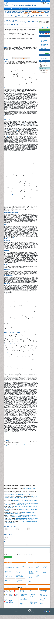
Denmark (16, 594)
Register (18, 0)
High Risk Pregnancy (44, 40)
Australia (6, 591)
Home (5, 0)
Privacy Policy (30, 611)
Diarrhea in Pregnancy (44, 37)
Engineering (6, 577)
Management (26, 13)
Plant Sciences (18, 579)
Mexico (16, 595)
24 (22, 258)
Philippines (11, 602)
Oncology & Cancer (32, 590)
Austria (16, 591)
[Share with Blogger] (48, 33)
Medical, (32, 12)
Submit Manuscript (24, 8)
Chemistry (6, 572)
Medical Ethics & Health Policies (33, 599)
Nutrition (41, 594)
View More (47, 53)
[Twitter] (46, 611)
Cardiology (30, 566)
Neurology (37, 567)
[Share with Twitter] (42, 33)
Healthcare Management (23, 594)
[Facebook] (44, 611)
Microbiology (30, 582)
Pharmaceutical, (38, 12)
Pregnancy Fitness (43, 48)
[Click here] (36, 1)
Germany (6, 594)
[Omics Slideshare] (45, 1)
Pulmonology (45, 566)
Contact (22, 0)
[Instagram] (49, 611)
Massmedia (41, 603)
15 (7, 136)
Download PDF (19, 58)
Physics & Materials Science (43, 595)
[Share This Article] (42, 27)
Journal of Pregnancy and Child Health (19, 55)
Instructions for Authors (17, 8)
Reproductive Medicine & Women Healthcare (33, 603)
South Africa (10, 598)
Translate (48, 3)
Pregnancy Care (43, 45)
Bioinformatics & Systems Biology (10, 567)
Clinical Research (31, 567)
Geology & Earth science (43, 604)
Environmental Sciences (8, 579)
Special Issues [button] (39, 8)
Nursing (37, 568)
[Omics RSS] (44, 1)
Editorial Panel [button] (11, 8)
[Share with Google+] (45, 33)
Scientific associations (26, 12)
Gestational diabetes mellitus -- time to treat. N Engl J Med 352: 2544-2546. (22, 447)
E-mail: (28, 543)
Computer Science (7, 575)
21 (11, 247)
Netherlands (6, 602)
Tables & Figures (26, 58)
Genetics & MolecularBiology (24, 599)
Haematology (30, 576)
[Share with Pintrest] (46, 33)
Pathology (37, 575)
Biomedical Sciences (8, 568)
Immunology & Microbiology (20, 566)
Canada (11, 591)
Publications (9, 0)
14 (36, 133)
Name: (5, 543)
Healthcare (30, 577)
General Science (7, 581)
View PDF (14, 58)
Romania (16, 598)
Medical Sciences (18, 571)
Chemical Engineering (8, 571)
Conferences (14, 0)
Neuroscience (22, 595)
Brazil (6, 598)
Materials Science (18, 568)
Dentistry (30, 568)
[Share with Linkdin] (43, 33)
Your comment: (6, 546)
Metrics (44, 8)
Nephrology (37, 566)
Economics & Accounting (8, 576)
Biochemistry (7, 566)
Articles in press (30, 8)
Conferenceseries (25, 15)
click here (28, 554)
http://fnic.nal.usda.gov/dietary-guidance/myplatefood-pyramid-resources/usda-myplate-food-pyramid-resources (19, 494)
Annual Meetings (23, 587)
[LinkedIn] (48, 611)
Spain (11, 590)
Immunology (30, 578)
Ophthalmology (38, 572)
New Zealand (10, 601)
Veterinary (41, 599)
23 (29, 254)
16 (8, 136)
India (11, 595)
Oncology (37, 571)
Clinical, (34, 12)
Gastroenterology (22, 598)
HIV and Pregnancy (43, 41)
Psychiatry (31, 596)
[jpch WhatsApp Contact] (49, 1)
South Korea (5, 600)
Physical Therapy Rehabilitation (32, 595)
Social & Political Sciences (19, 580)
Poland (16, 590)
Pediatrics (37, 576)
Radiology (44, 567)
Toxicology (44, 572)
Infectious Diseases (32, 597)
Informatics (17, 567)
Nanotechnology (18, 572)
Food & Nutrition (7, 580)
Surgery (31, 604)
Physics (17, 577)
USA (6, 590)
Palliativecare (31, 601)
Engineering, (42, 12)
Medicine (30, 581)
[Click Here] (6, 528)
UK (5, 595)
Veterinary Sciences (18, 581)
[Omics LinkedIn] (42, 1)
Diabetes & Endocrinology (31, 572)
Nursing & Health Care (19, 575)
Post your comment (44, 29)
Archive (35, 8)
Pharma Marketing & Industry (44, 591)
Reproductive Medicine (45, 569)
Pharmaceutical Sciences (19, 576)
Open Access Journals (34, 11)
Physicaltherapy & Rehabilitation (38, 578)
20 (13, 237)
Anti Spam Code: (6, 554)
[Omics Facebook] (38, 1)
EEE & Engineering (42, 598)
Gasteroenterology (31, 573)
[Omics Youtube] (47, 1)
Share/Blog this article (44, 58)
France (11, 594)
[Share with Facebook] (40, 33)
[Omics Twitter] (40, 1)
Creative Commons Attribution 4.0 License (20, 611)
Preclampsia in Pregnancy (44, 44)
